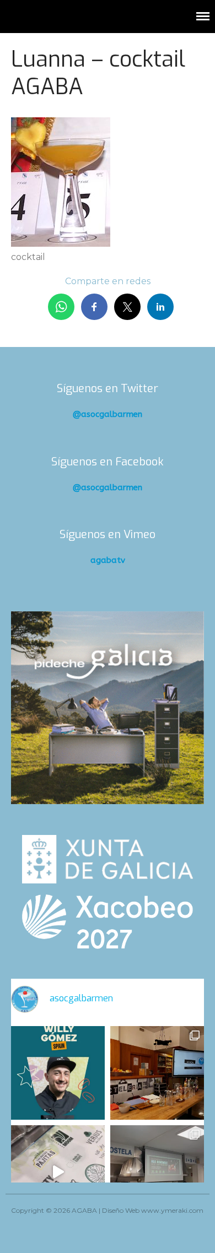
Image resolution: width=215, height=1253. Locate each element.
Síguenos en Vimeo (107, 534)
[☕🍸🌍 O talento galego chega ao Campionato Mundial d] (58, 1073)
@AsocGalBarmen (107, 414)
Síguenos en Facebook (107, 461)
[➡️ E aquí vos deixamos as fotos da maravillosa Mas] (157, 1172)
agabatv (107, 560)
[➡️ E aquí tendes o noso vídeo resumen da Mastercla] (58, 1172)
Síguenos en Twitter (107, 388)
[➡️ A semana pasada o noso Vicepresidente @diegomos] (157, 1073)
